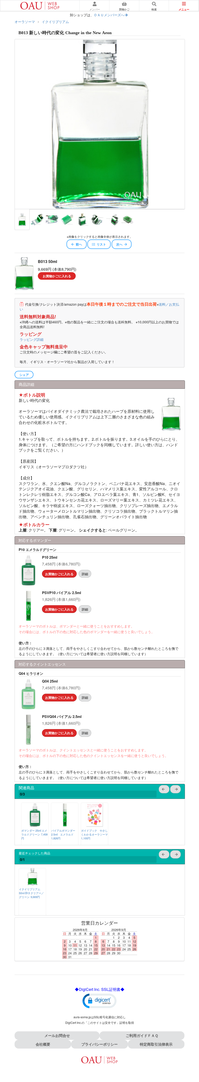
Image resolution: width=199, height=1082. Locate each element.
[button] (99, 1000)
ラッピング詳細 (31, 339)
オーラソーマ (25, 21)
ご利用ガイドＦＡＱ (142, 1035)
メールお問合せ (57, 1035)
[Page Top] (190, 1057)
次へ (119, 244)
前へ (79, 244)
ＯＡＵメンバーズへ (109, 14)
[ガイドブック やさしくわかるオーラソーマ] (94, 825)
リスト (101, 244)
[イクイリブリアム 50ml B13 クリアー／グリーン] (32, 883)
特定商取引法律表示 (156, 1044)
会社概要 (43, 1044)
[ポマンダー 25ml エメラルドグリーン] (35, 825)
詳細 (85, 574)
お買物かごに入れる (57, 276)
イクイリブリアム (55, 21)
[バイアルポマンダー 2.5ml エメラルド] (65, 825)
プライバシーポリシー (99, 1044)
